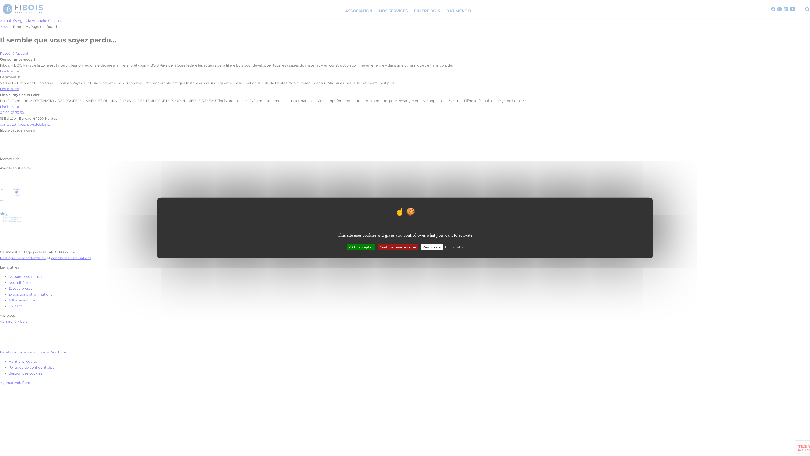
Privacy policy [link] (454, 247)
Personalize (432, 247)
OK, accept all (362, 247)
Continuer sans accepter (398, 247)
